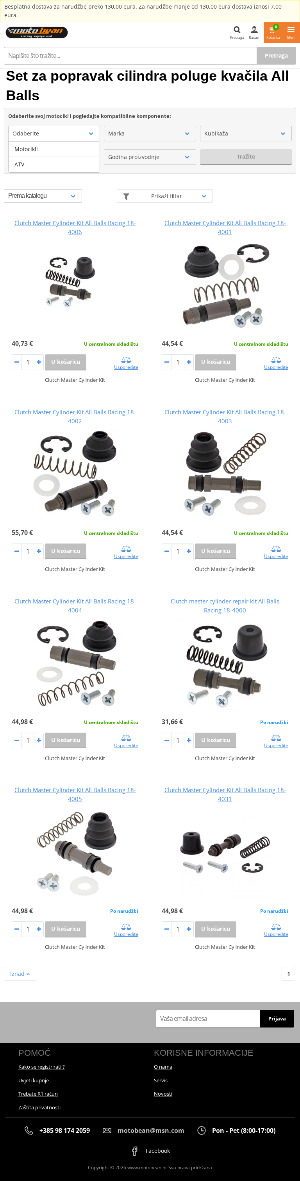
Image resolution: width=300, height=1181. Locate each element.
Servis (161, 1080)
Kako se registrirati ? (41, 1066)
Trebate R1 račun (38, 1093)
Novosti (163, 1093)
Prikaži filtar (166, 196)
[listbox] (54, 157)
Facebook (157, 1150)
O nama (163, 1066)
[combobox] (54, 133)
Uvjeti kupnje (34, 1080)
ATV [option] (19, 164)
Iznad (18, 973)
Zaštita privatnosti (39, 1107)
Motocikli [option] (26, 149)
